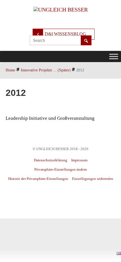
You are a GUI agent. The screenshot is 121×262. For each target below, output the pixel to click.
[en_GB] (118, 253)
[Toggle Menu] (113, 56)
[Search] (86, 40)
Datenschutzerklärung (50, 160)
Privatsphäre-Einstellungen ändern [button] (60, 169)
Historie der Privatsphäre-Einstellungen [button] (38, 179)
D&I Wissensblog (65, 33)
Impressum (79, 160)
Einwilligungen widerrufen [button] (92, 179)
